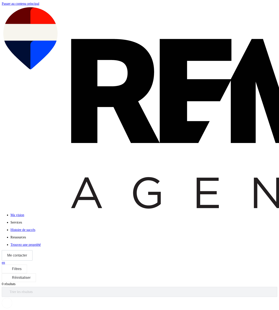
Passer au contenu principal (20, 3)
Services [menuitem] (16, 222)
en (3, 262)
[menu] (143, 222)
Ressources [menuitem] (18, 237)
